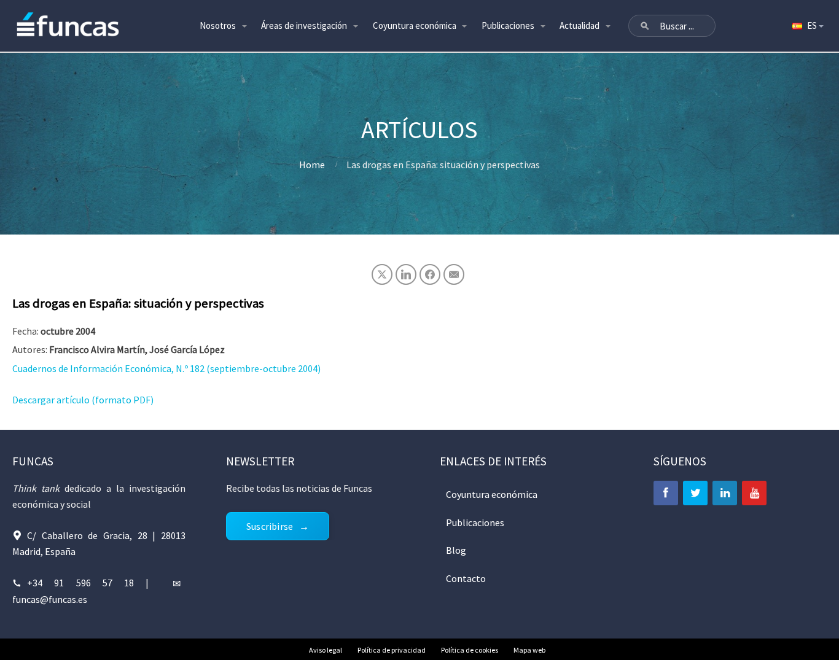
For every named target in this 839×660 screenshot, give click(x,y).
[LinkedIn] (724, 493)
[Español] (807, 25)
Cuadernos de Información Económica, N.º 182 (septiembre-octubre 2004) (166, 368)
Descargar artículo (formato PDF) (83, 400)
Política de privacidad (391, 649)
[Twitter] (695, 493)
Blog (456, 550)
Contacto (466, 578)
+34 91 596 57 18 (80, 583)
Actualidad (579, 25)
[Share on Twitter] (382, 274)
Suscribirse (269, 526)
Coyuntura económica (414, 25)
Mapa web (529, 649)
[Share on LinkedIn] (406, 274)
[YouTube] (754, 493)
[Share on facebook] (429, 274)
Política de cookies (469, 649)
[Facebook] (666, 493)
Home (312, 164)
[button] (644, 25)
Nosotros (218, 25)
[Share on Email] (453, 274)
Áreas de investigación (304, 25)
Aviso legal (325, 649)
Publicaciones (508, 25)
